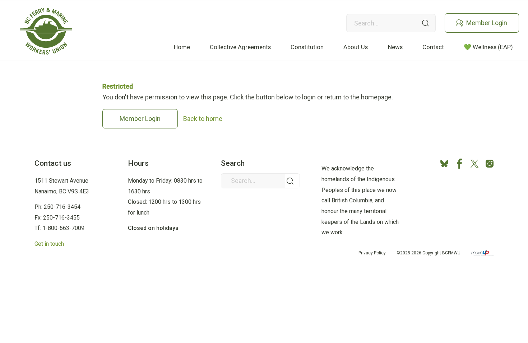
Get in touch (49, 243)
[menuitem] (182, 47)
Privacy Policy (372, 252)
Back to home (202, 118)
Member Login (486, 23)
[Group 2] (46, 31)
